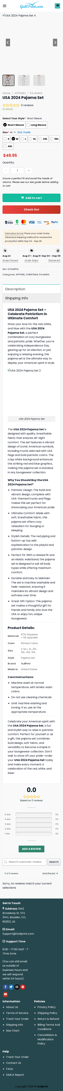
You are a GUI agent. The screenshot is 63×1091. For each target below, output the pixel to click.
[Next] (55, 42)
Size (6, 132)
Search (54, 862)
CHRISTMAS (32, 274)
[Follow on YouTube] (5, 994)
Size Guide (24, 132)
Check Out (31, 209)
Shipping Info (14, 1025)
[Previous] (8, 42)
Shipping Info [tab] (16, 298)
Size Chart (12, 1031)
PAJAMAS (36, 93)
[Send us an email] (16, 987)
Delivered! (54, 260)
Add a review (31, 849)
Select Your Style (14, 118)
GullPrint (26, 663)
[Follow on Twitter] (11, 987)
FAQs (9, 1069)
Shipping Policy (47, 1013)
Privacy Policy (46, 1007)
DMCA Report (15, 1075)
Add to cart (34, 198)
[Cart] (57, 6)
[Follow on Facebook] (5, 987)
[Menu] (5, 6)
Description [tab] (15, 289)
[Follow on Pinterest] (22, 987)
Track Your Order (17, 1019)
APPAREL (20, 93)
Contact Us (13, 1063)
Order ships (31, 260)
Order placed (10, 260)
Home (6, 93)
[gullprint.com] (31, 6)
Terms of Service (17, 1013)
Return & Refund (48, 1019)
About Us (12, 1007)
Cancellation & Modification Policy (47, 1039)
